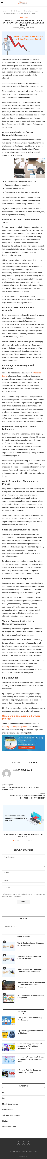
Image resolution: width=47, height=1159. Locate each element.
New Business (15, 11)
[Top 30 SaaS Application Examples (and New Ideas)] (8, 946)
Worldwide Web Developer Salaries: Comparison (31, 997)
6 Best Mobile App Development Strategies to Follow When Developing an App (29, 1046)
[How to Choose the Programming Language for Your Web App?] (8, 972)
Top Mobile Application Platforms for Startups (30, 1032)
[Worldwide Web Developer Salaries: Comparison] (8, 998)
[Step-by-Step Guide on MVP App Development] (8, 1020)
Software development (11, 1115)
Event (4, 1098)
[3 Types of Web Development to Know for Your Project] (8, 1073)
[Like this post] (26, 762)
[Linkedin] (28, 1143)
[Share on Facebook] (29, 762)
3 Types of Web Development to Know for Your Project (29, 1071)
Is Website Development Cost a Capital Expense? (29, 957)
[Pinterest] (23, 1143)
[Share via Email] (36, 762)
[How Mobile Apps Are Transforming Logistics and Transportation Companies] (8, 985)
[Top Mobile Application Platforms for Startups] (8, 1034)
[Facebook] (18, 1143)
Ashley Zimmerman (27, 28)
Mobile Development (10, 1104)
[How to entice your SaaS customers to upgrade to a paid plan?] (23, 818)
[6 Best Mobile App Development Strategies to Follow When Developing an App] (8, 1047)
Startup (5, 1121)
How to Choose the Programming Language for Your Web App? (30, 970)
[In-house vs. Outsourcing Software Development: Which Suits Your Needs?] (8, 1060)
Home (4, 11)
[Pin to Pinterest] (34, 762)
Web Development (9, 1127)
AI (3, 1092)
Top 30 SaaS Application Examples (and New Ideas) (30, 944)
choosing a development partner (14, 727)
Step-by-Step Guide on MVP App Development (29, 1019)
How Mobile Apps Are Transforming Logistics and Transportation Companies (31, 984)
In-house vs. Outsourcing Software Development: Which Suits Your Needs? (30, 1059)
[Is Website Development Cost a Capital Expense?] (8, 959)
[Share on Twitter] (31, 762)
